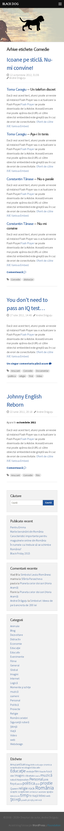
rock (31, 788)
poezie (19, 784)
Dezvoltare (16, 634)
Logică (14, 683)
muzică (14, 691)
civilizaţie (39, 764)
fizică (49, 771)
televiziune (15, 796)
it (24, 776)
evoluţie (30, 771)
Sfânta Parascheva (31, 579)
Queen (14, 788)
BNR (32, 764)
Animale (14, 626)
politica (12, 376)
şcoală (24, 800)
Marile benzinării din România (27, 531)
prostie (46, 783)
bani (22, 764)
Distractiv (15, 639)
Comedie (15, 279)
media (37, 776)
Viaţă (13, 731)
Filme (13, 661)
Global (14, 669)
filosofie (42, 771)
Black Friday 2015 (20, 553)
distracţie (28, 279)
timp (24, 795)
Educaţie (15, 648)
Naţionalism (23, 779)
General (14, 665)
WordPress (39, 825)
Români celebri (19, 718)
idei (12, 775)
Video (39, 376)
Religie (14, 713)
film (38, 475)
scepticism (23, 791)
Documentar (42, 370)
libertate (30, 775)
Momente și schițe (20, 687)
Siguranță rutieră (19, 722)
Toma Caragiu (16, 89)
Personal (15, 700)
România (44, 788)
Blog (13, 630)
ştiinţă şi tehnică (34, 800)
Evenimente (17, 656)
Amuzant (15, 370)
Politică (14, 704)
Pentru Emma (18, 527)
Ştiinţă (13, 726)
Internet (14, 678)
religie (22, 376)
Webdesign (16, 744)
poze (37, 784)
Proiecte (15, 709)
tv (30, 796)
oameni (14, 696)
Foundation (54, 825)
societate (42, 792)
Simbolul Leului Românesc (36, 574)
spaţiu (50, 791)
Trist (31, 376)
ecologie (26, 767)
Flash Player (27, 104)
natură (13, 779)
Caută (48, 502)
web (12, 739)
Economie (16, 643)
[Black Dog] (32, 25)
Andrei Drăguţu (17, 78)
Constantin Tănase (20, 178)
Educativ (15, 652)
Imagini (14, 674)
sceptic (14, 791)
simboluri (34, 792)
